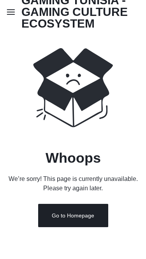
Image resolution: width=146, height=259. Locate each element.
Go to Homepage (73, 215)
